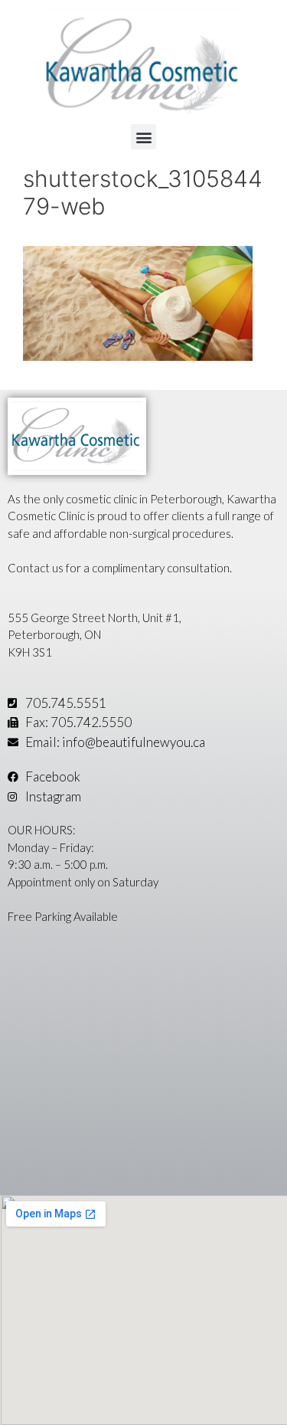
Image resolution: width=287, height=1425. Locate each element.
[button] (143, 136)
